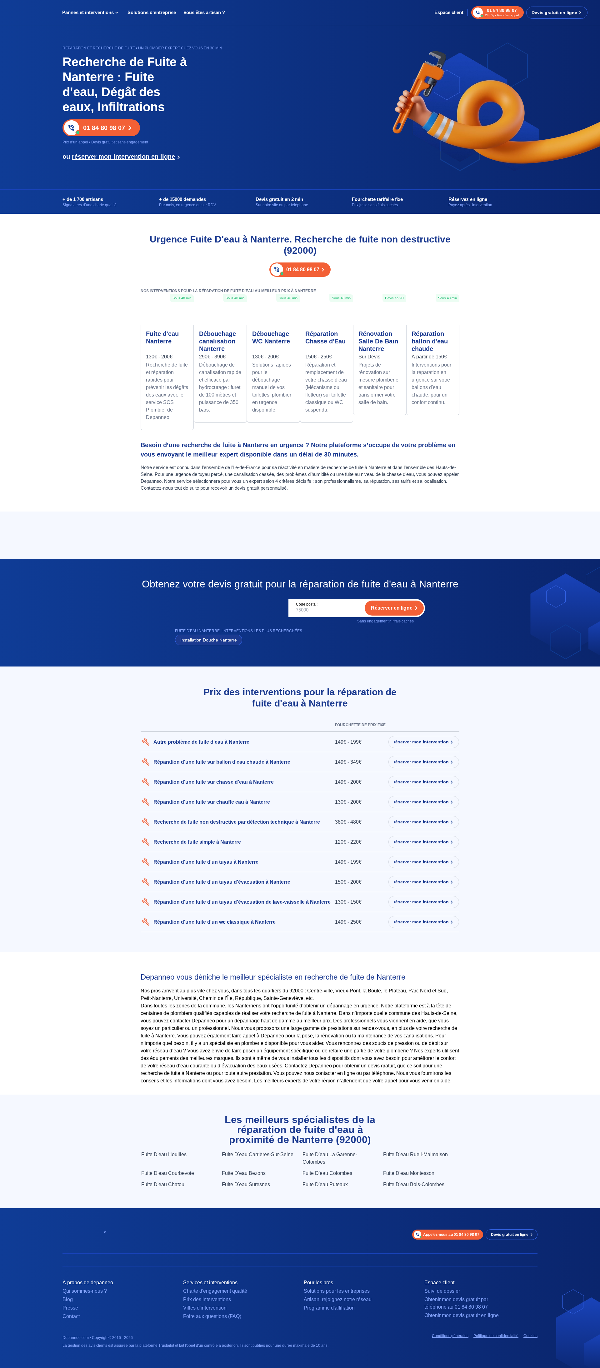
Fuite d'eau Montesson (408, 1173)
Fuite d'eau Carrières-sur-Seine (257, 1154)
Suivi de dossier (442, 1291)
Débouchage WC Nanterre (271, 337)
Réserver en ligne (391, 608)
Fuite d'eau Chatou (162, 1184)
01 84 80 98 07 (104, 127)
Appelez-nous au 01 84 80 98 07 (451, 1234)
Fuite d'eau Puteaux (325, 1184)
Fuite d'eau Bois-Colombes (413, 1184)
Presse (70, 1308)
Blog (67, 1299)
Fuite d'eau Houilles (164, 1154)
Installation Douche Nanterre (208, 639)
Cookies (530, 1336)
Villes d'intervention (205, 1308)
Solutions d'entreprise (152, 12)
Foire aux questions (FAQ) (212, 1316)
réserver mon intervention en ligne (123, 156)
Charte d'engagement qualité (215, 1291)
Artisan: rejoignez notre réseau (338, 1299)
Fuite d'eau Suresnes (246, 1184)
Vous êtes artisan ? (204, 12)
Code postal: (307, 604)
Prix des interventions (207, 1299)
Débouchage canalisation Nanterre (217, 341)
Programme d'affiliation (329, 1308)
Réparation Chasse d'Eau (325, 337)
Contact (71, 1316)
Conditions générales (450, 1336)
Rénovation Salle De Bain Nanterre (378, 341)
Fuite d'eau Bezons (244, 1173)
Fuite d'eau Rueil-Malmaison (415, 1154)
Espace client (448, 12)
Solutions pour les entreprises (337, 1291)
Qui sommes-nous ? (84, 1291)
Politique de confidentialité (495, 1336)
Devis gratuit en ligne (554, 12)
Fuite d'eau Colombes (327, 1173)
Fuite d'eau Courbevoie (167, 1173)
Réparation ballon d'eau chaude (430, 341)
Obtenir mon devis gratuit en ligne (461, 1315)
